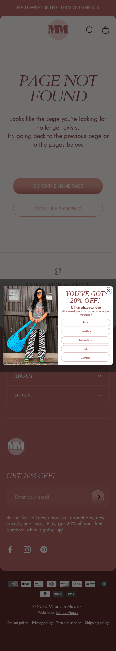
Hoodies (86, 331)
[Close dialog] (108, 290)
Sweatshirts (85, 340)
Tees (86, 322)
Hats (85, 349)
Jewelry (85, 357)
